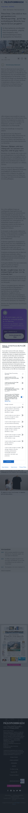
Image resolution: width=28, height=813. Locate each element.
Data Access (14, 467)
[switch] (22, 377)
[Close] (24, 345)
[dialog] (14, 406)
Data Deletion (5, 467)
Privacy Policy (22, 467)
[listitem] (14, 374)
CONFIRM (8, 461)
